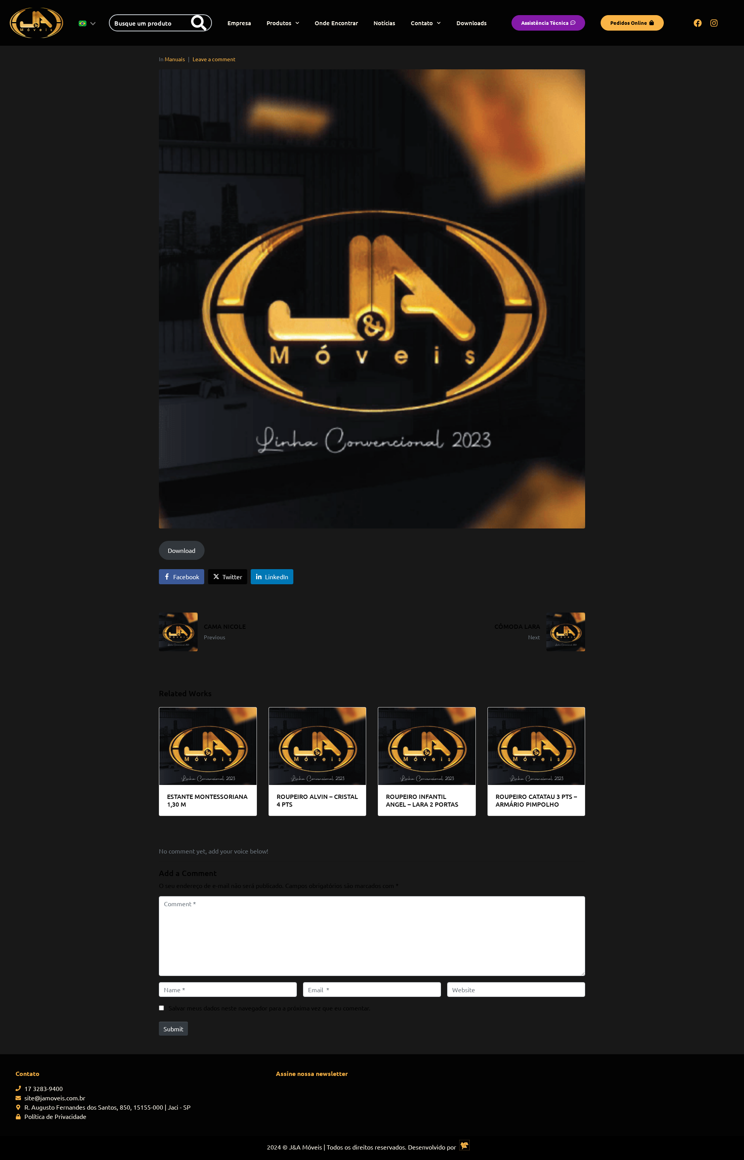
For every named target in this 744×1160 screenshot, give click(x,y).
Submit (173, 1029)
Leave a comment (214, 58)
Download (181, 550)
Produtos (279, 23)
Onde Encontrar (336, 23)
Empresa (239, 23)
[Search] (198, 23)
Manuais (175, 58)
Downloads (471, 23)
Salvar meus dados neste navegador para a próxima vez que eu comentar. (269, 1008)
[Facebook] (698, 23)
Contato (422, 23)
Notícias (384, 23)
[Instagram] (714, 23)
